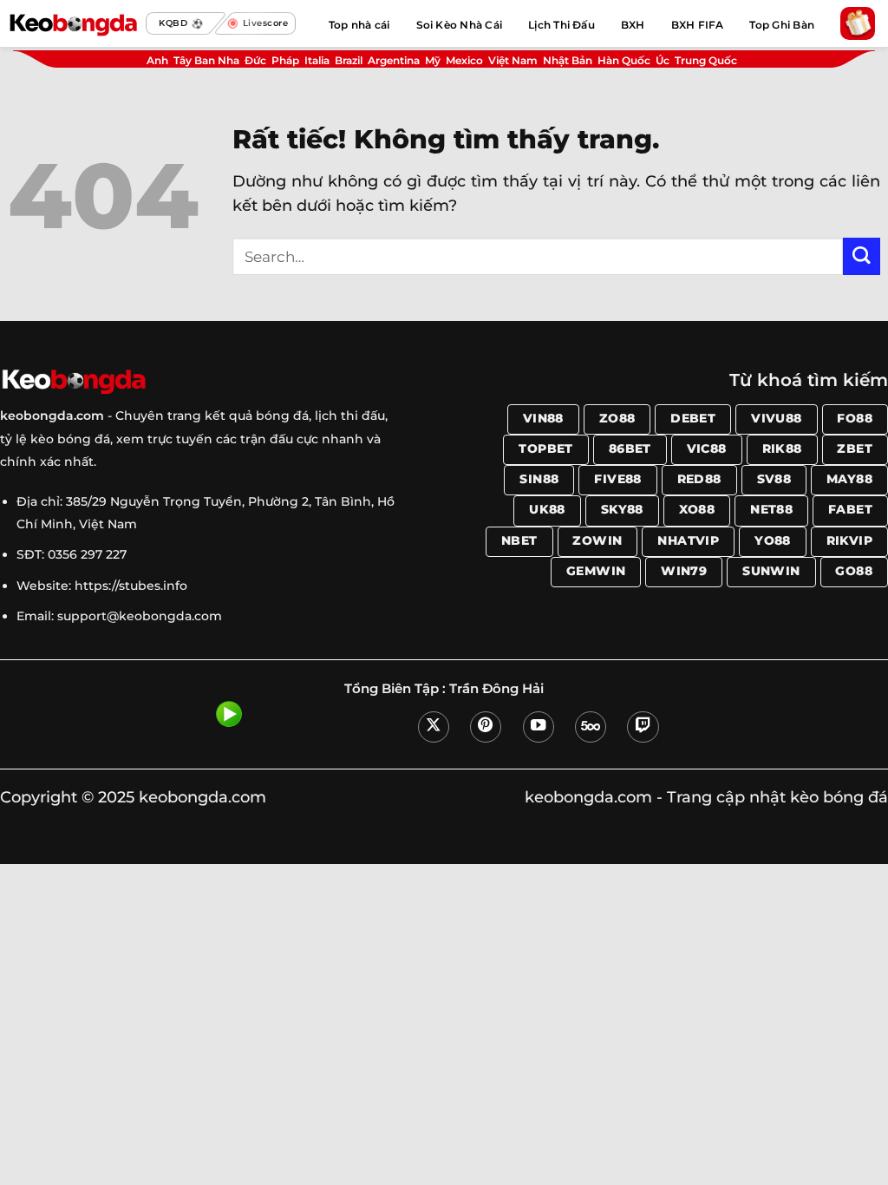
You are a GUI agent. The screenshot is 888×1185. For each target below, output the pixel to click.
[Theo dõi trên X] (433, 727)
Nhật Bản (567, 60)
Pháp (285, 60)
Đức (255, 60)
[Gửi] (861, 256)
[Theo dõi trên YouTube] (538, 727)
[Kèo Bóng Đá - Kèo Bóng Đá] (73, 23)
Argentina (394, 60)
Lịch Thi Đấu (561, 24)
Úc (662, 60)
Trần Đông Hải (496, 689)
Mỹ (433, 60)
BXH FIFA (697, 24)
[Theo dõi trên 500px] (590, 727)
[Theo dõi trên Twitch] (642, 727)
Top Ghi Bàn (781, 24)
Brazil (348, 60)
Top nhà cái (359, 24)
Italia (317, 60)
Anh (157, 60)
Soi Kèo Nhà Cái (459, 24)
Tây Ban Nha (206, 60)
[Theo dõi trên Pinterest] (485, 727)
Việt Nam (513, 60)
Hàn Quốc (623, 60)
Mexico (464, 60)
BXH (633, 24)
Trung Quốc (706, 60)
